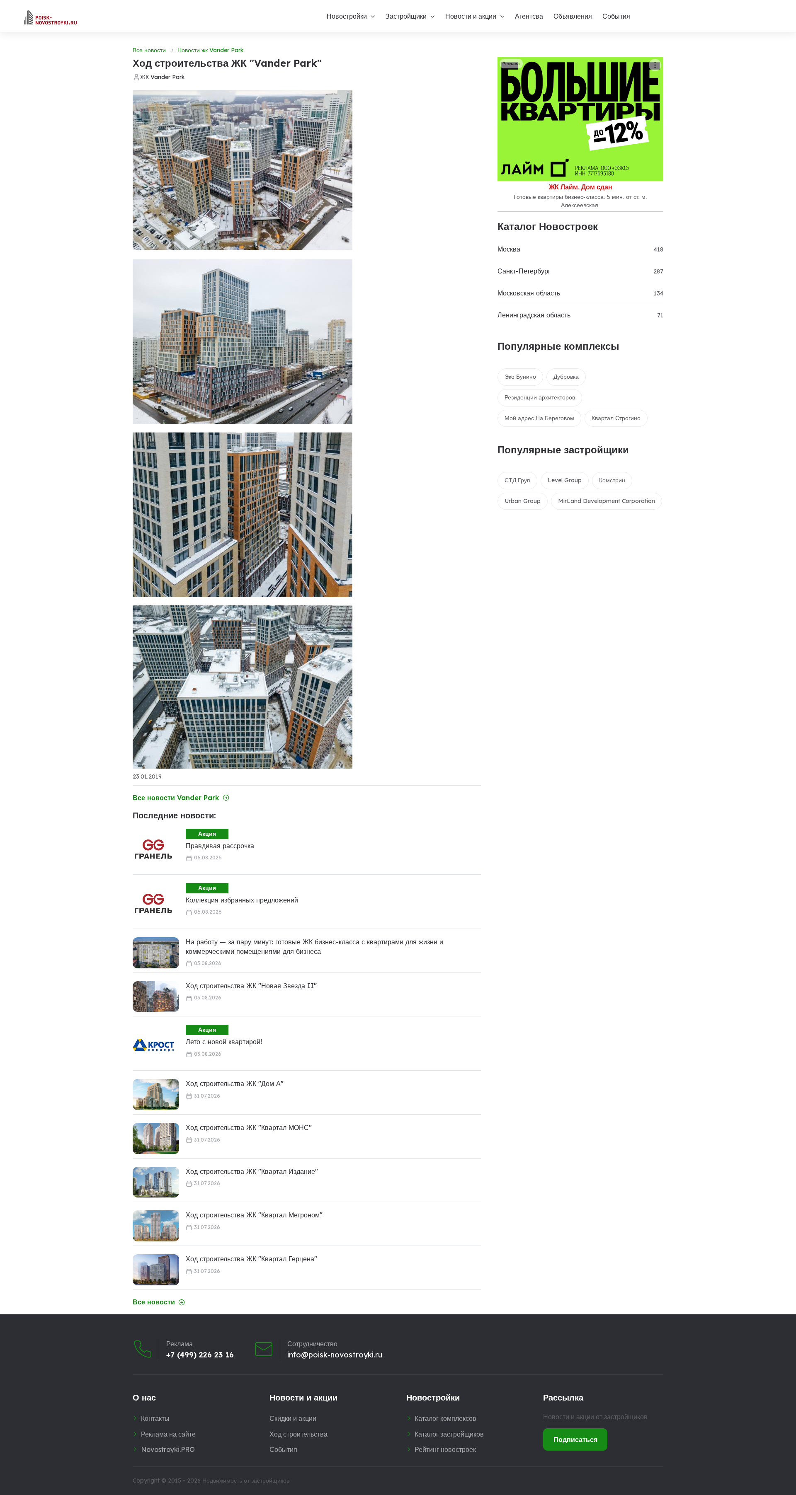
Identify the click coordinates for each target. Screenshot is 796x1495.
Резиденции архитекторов (540, 397)
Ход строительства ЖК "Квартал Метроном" (254, 1215)
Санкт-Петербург (524, 271)
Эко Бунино (520, 376)
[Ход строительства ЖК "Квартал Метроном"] (156, 1225)
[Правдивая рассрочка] (153, 849)
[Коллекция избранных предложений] (153, 903)
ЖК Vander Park (162, 77)
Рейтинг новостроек (445, 1449)
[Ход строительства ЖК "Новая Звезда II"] (156, 996)
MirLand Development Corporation (606, 501)
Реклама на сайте (168, 1434)
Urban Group (523, 501)
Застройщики (406, 16)
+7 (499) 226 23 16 (200, 1355)
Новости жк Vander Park (210, 50)
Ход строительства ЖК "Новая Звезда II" (251, 986)
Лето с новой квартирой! (224, 1042)
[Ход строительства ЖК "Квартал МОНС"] (156, 1138)
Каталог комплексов (445, 1418)
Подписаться (575, 1439)
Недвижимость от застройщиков (245, 1480)
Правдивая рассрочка (220, 846)
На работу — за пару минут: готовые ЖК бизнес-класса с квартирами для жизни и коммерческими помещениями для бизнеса (314, 946)
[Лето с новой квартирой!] (153, 1045)
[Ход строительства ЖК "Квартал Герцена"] (156, 1269)
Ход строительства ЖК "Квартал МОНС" (249, 1127)
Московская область (529, 293)
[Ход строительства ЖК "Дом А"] (156, 1094)
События (616, 16)
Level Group (565, 480)
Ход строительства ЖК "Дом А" (235, 1083)
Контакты (155, 1418)
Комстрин (612, 480)
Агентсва (529, 16)
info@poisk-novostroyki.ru (334, 1355)
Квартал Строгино (616, 418)
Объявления (572, 16)
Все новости (149, 50)
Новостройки (347, 16)
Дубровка (566, 376)
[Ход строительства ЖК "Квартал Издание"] (156, 1182)
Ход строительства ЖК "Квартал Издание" (252, 1171)
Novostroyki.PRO (168, 1449)
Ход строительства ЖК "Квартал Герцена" (251, 1259)
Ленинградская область (534, 315)
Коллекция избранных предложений (242, 900)
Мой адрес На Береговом (539, 418)
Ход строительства (298, 1434)
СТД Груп (517, 480)
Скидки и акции (292, 1418)
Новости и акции (470, 16)
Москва (509, 249)
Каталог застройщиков (449, 1434)
